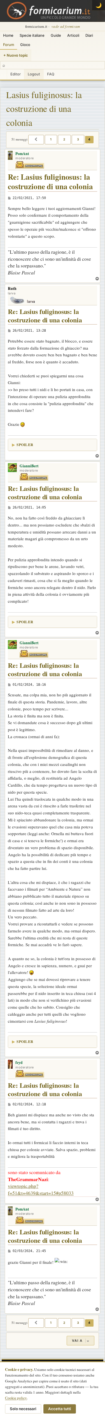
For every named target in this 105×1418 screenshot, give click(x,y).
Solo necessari (23, 1409)
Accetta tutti (59, 1409)
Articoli (73, 35)
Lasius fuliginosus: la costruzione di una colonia (43, 108)
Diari (89, 35)
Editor (15, 74)
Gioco (25, 44)
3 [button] (78, 139)
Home (8, 35)
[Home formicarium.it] (52, 11)
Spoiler (25, 444)
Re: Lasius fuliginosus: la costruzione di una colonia (50, 181)
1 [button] (51, 139)
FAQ (50, 74)
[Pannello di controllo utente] (3, 74)
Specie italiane (32, 35)
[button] (36, 139)
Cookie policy (16, 1397)
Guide (56, 35)
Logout (34, 74)
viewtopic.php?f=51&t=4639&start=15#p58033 (41, 1189)
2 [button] (64, 139)
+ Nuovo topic (15, 55)
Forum (8, 44)
